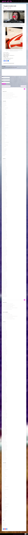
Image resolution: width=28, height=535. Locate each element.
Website (2, 81)
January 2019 (5, 280)
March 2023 (5, 214)
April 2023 (5, 376)
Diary (4, 477)
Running (13, 63)
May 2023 (5, 211)
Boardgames (5, 105)
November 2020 (5, 251)
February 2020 (5, 263)
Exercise (4, 482)
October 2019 (5, 268)
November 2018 (5, 283)
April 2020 (5, 260)
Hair (4, 126)
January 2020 (5, 264)
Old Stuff (5, 134)
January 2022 (5, 396)
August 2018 (5, 287)
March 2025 (5, 182)
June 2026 (5, 162)
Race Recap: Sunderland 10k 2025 (9, 317)
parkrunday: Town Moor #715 (6, 95)
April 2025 (5, 181)
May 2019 (5, 275)
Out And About (5, 135)
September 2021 (5, 238)
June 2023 (5, 210)
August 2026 (5, 323)
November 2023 (5, 203)
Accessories (5, 102)
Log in (3, 521)
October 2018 (5, 284)
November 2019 (5, 267)
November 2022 (5, 219)
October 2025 (5, 173)
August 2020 (5, 255)
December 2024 (5, 186)
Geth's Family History (6, 486)
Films (4, 122)
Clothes (4, 473)
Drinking (4, 118)
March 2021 (5, 246)
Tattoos (4, 143)
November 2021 (5, 235)
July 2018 (4, 288)
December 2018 (5, 445)
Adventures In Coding (6, 63)
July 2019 (4, 272)
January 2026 (5, 169)
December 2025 (5, 170)
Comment (3, 68)
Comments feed (4, 524)
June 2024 (5, 194)
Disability (5, 478)
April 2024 (5, 360)
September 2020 (5, 417)
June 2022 (5, 226)
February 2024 (5, 199)
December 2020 (5, 250)
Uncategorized (5, 510)
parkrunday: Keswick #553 (6, 98)
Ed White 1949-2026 (7, 313)
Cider (4, 110)
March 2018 (5, 457)
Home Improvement (6, 127)
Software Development (6, 142)
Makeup (4, 130)
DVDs (4, 481)
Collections (5, 113)
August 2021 (5, 239)
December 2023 (5, 202)
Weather (5, 151)
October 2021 (5, 400)
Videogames (5, 150)
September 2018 (5, 449)
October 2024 (5, 189)
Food (4, 123)
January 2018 (5, 296)
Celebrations (5, 109)
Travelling (5, 146)
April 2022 (5, 392)
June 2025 (5, 178)
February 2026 (5, 331)
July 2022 (4, 388)
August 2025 (5, 339)
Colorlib (21, 534)
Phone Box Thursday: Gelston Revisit (7, 94)
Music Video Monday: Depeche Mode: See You (12, 316)
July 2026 (4, 161)
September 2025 (5, 174)
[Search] (24, 89)
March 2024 (5, 198)
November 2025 (5, 335)
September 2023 (5, 206)
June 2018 (5, 453)
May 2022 (5, 227)
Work (4, 155)
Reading (4, 138)
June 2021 (5, 242)
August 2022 (5, 223)
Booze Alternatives (6, 469)
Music (4, 494)
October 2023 (5, 368)
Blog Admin (5, 465)
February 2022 (5, 231)
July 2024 (4, 356)
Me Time (5, 131)
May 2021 (5, 243)
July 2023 (4, 372)
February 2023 (5, 215)
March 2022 (5, 230)
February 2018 (5, 295)
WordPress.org (4, 525)
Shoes (4, 139)
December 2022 (5, 218)
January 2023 (5, 380)
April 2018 (5, 292)
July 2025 (4, 177)
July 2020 (4, 256)
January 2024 (5, 364)
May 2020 (5, 259)
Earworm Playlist (10, 63)
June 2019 (5, 437)
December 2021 (5, 234)
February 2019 (5, 279)
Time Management (6, 506)
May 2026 (5, 327)
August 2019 (5, 271)
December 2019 (5, 429)
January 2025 (5, 185)
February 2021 (5, 247)
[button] (26, 534)
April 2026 (5, 165)
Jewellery (5, 490)
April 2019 (5, 276)
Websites (5, 514)
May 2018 (5, 291)
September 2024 (5, 190)
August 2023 (5, 207)
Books (4, 106)
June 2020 (5, 421)
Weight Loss (5, 154)
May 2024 (5, 195)
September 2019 (5, 433)
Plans (4, 498)
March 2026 (5, 166)
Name (2, 76)
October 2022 (5, 384)
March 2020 (5, 425)
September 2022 (5, 222)
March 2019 (5, 441)
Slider (4, 502)
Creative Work (5, 114)
